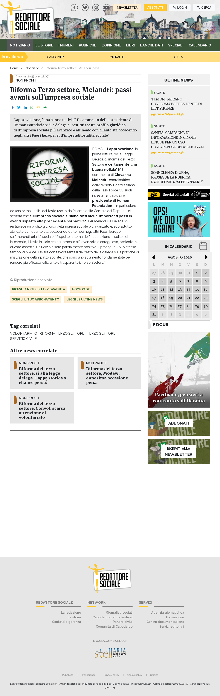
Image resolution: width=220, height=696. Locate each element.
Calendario (200, 45)
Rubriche (87, 45)
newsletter (127, 7)
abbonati (155, 7)
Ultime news (178, 80)
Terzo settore (101, 333)
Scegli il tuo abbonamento (35, 299)
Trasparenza (89, 674)
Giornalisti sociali (119, 612)
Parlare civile (123, 622)
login (182, 7)
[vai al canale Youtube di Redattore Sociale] (107, 7)
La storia (74, 617)
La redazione (71, 612)
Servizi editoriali (171, 626)
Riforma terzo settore (62, 333)
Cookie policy (134, 674)
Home (14, 68)
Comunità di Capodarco (114, 626)
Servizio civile (23, 339)
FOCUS (160, 324)
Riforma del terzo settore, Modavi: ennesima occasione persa (107, 375)
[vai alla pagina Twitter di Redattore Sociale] (85, 7)
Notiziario (20, 45)
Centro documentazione (165, 622)
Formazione (175, 617)
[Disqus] (75, 491)
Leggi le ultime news (84, 299)
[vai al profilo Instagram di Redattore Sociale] (96, 7)
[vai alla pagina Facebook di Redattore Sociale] (74, 7)
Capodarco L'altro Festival (113, 617)
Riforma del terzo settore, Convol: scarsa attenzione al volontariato (42, 410)
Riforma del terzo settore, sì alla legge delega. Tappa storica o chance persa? (42, 375)
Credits (154, 674)
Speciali (175, 45)
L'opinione (111, 45)
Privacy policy (111, 674)
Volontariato (23, 333)
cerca (206, 7)
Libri (130, 45)
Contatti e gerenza (66, 622)
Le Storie (44, 45)
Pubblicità (67, 674)
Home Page (81, 289)
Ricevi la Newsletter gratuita (38, 289)
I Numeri (65, 45)
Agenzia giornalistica (167, 612)
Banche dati (151, 45)
